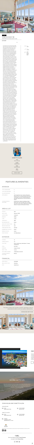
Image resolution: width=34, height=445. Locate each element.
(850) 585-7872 (17, 163)
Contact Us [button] (17, 391)
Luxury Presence (23, 437)
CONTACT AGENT (17, 172)
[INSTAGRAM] (15, 442)
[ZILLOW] (19, 442)
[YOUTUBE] (17, 442)
